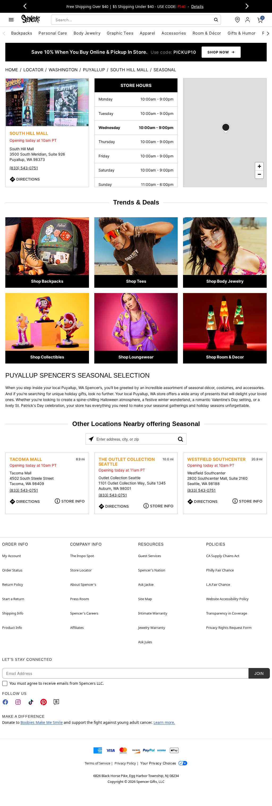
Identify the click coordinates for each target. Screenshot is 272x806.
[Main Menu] (11, 19)
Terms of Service (97, 763)
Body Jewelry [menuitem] (87, 33)
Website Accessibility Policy (227, 598)
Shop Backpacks (47, 281)
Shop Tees (136, 281)
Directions (28, 179)
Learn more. (164, 722)
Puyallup (94, 69)
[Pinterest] (43, 702)
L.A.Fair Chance (218, 584)
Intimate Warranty (152, 613)
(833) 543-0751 (24, 168)
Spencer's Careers (84, 613)
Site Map (145, 598)
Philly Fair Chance (220, 570)
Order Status (12, 570)
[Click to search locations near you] (91, 439)
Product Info (12, 627)
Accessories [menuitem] (174, 33)
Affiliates (77, 627)
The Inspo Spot (82, 555)
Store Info (73, 501)
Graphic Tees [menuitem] (120, 33)
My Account (11, 555)
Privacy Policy (125, 763)
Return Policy (12, 584)
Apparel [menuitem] (147, 33)
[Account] (248, 19)
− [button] (259, 174)
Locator (33, 69)
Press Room (79, 598)
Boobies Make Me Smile (41, 722)
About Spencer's (83, 584)
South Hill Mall (129, 69)
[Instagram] (18, 702)
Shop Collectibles (47, 357)
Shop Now (218, 52)
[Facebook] (5, 702)
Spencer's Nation (151, 570)
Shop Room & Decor (225, 357)
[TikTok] (31, 702)
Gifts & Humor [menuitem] (242, 33)
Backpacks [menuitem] (21, 33)
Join (259, 673)
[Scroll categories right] (268, 33)
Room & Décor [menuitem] (207, 33)
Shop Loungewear (136, 357)
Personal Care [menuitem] (53, 33)
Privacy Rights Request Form (229, 627)
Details (197, 6)
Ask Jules (145, 642)
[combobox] (136, 19)
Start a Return (13, 598)
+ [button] (259, 166)
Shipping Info (12, 613)
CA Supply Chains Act (222, 555)
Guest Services (149, 555)
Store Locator (81, 570)
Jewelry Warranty (151, 627)
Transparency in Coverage (226, 613)
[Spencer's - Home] (30, 19)
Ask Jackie (146, 584)
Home (11, 69)
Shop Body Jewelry (225, 281)
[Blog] (56, 702)
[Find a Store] (237, 19)
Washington (63, 69)
